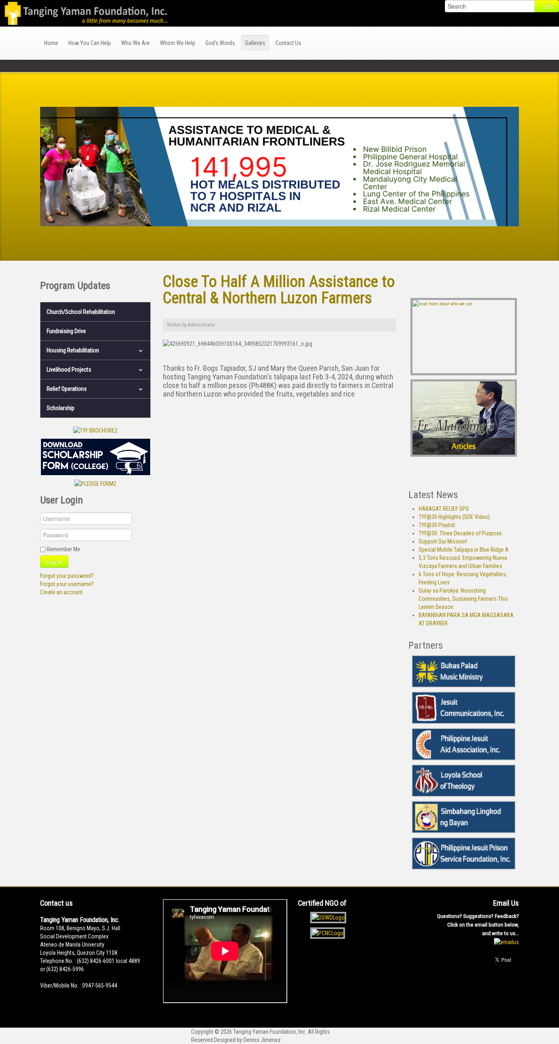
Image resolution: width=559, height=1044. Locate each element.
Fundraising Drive (66, 331)
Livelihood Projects (69, 369)
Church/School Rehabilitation (81, 312)
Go (549, 6)
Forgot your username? (67, 584)
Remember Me (63, 549)
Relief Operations (67, 389)
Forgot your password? (67, 576)
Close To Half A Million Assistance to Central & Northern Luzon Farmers (279, 289)
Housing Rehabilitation (73, 350)
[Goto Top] (516, 988)
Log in (54, 561)
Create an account (61, 592)
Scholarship (60, 408)
